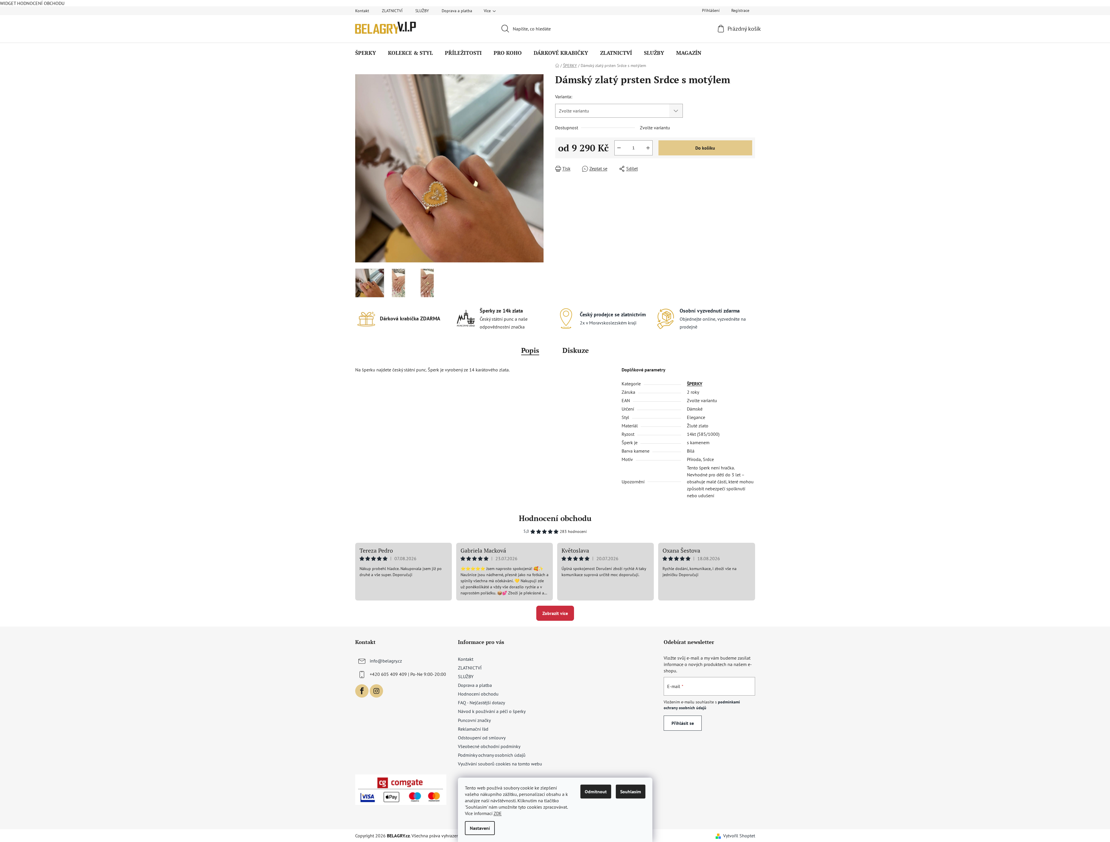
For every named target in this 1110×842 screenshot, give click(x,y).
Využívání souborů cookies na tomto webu (500, 764)
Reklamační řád (473, 729)
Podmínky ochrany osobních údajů (492, 755)
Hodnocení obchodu (555, 518)
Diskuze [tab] (575, 350)
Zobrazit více (555, 613)
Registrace (740, 10)
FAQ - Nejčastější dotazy (481, 702)
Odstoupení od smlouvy (482, 738)
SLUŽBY (422, 10)
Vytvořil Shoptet (739, 836)
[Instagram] (376, 691)
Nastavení (480, 828)
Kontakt (362, 10)
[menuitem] (365, 53)
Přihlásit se (683, 723)
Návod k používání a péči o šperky (492, 711)
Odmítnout (596, 791)
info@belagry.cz (386, 661)
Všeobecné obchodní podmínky (489, 746)
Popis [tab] (530, 350)
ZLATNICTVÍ (392, 10)
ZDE (498, 813)
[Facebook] (362, 691)
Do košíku (705, 148)
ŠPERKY (694, 383)
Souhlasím (630, 791)
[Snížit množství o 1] (619, 148)
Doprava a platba (457, 10)
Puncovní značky (474, 720)
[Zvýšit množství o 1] (648, 148)
